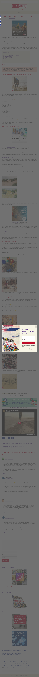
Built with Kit (28, 349)
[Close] (36, 327)
